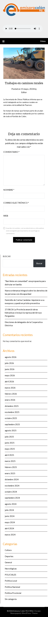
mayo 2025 (10, 449)
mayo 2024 (10, 522)
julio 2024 (9, 510)
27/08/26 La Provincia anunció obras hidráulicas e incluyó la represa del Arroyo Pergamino (23, 312)
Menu (43, 41)
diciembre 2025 (12, 406)
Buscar (7, 256)
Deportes (9, 556)
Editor (24, 92)
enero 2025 (10, 473)
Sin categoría (11, 599)
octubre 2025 (11, 418)
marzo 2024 (10, 534)
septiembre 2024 (12, 498)
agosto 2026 (10, 357)
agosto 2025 (10, 430)
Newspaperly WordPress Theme (24, 613)
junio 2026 (9, 369)
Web (5, 215)
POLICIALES (10, 574)
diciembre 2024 (12, 479)
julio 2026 (9, 363)
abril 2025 (9, 455)
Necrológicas (11, 568)
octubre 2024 (11, 491)
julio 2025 (9, 436)
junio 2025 (9, 443)
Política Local (11, 580)
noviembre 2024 (12, 485)
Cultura (8, 550)
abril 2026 (9, 381)
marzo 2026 (10, 387)
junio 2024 (9, 516)
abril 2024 (9, 528)
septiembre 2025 (12, 424)
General (8, 562)
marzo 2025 (10, 461)
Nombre (8, 189)
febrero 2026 (11, 394)
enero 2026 (10, 400)
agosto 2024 (10, 504)
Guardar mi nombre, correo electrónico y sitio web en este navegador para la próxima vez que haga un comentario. (25, 230)
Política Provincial (13, 593)
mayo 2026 (10, 375)
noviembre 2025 (12, 412)
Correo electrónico (16, 202)
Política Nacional (12, 587)
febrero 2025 (11, 467)
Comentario (11, 152)
